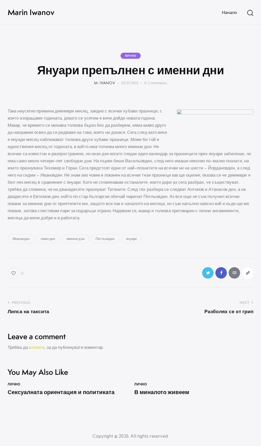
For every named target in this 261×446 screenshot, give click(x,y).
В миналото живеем (161, 392)
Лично (130, 56)
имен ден (48, 238)
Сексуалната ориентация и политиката (61, 392)
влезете (37, 347)
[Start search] (250, 13)
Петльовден (105, 238)
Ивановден (21, 238)
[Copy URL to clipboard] (247, 273)
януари (131, 238)
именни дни (75, 238)
